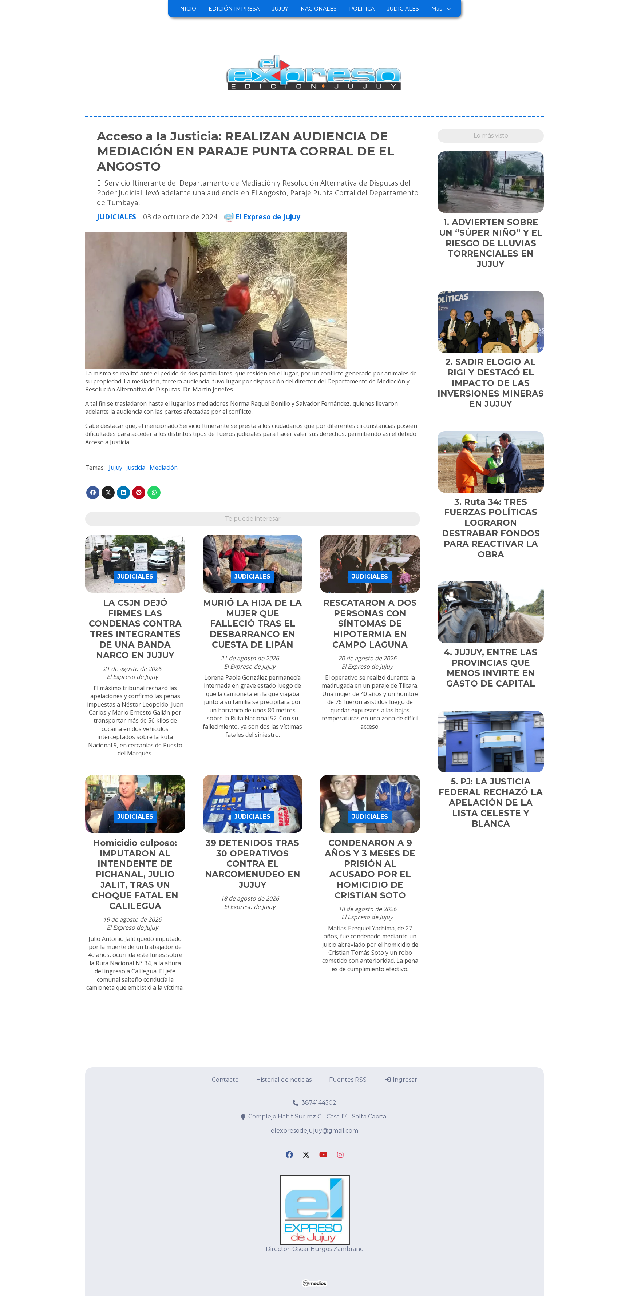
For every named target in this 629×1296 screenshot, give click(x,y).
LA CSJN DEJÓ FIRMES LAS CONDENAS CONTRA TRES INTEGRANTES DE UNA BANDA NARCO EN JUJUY (135, 629)
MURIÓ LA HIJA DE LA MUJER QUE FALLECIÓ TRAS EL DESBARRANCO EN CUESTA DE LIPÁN (252, 624)
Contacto (225, 1079)
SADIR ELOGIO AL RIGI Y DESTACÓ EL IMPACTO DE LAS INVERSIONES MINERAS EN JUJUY (491, 383)
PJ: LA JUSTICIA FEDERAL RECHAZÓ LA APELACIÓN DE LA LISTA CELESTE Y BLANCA (491, 802)
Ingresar (404, 1079)
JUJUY (280, 8)
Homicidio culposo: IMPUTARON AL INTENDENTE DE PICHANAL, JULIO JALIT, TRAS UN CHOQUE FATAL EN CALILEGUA (135, 874)
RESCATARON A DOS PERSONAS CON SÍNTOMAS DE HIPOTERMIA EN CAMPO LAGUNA (370, 624)
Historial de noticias (284, 1079)
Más (436, 8)
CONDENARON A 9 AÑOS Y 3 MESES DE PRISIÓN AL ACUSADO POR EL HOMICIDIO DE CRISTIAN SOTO (370, 869)
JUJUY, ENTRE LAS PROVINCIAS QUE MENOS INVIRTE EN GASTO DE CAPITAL (491, 668)
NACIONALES (319, 8)
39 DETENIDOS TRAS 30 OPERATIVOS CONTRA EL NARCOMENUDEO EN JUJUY (252, 864)
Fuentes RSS (348, 1079)
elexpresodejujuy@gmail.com (314, 1130)
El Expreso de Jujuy (268, 217)
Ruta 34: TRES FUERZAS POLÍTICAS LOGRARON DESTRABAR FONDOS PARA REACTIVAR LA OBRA (491, 528)
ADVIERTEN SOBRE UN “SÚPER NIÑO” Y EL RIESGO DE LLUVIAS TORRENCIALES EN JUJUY (491, 243)
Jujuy (115, 468)
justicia (135, 468)
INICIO (187, 8)
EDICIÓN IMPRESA (234, 8)
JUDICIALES (403, 8)
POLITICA (362, 8)
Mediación (164, 468)
